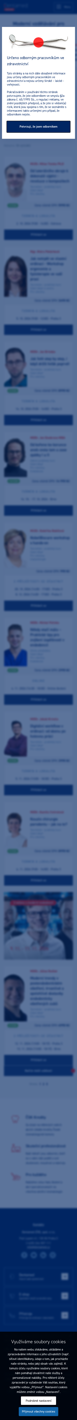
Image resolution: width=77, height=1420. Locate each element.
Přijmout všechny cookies (38, 1411)
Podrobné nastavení (39, 1401)
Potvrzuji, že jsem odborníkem (38, 127)
